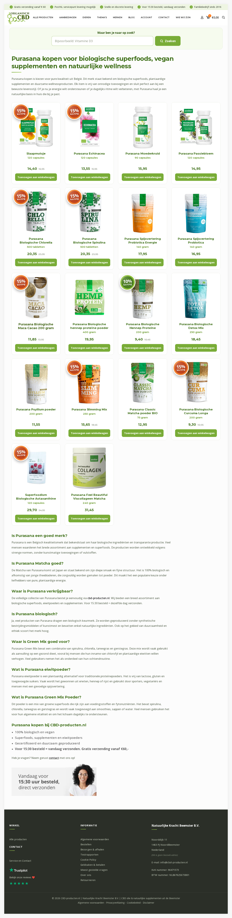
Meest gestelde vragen (94, 869)
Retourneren (88, 880)
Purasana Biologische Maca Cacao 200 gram (36, 326)
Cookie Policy (88, 859)
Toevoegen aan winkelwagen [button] (36, 177)
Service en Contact (20, 860)
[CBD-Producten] (18, 17)
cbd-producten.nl (98, 598)
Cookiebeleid (134, 902)
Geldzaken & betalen (93, 864)
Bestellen (86, 844)
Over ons (86, 875)
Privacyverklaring (115, 902)
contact (54, 758)
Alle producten (18, 839)
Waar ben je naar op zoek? (116, 33)
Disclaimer (148, 902)
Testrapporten (89, 854)
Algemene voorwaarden (95, 839)
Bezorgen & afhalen (92, 849)
